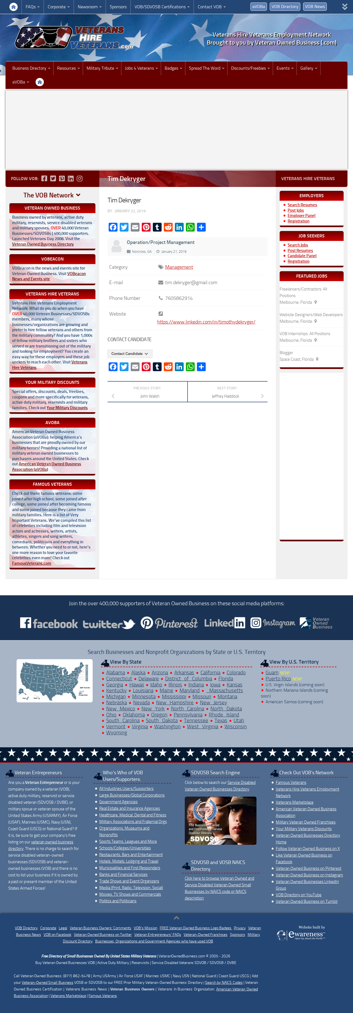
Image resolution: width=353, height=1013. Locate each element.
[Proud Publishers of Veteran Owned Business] (300, 940)
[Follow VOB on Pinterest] (61, 178)
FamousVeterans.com (31, 563)
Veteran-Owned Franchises (206, 934)
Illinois (175, 684)
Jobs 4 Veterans (139, 68)
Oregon (159, 714)
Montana (227, 696)
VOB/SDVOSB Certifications (160, 6)
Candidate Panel (302, 255)
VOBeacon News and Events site (49, 276)
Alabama (115, 672)
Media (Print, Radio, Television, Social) (131, 887)
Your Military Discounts (67, 407)
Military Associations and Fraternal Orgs (133, 821)
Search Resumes (302, 204)
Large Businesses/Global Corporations (132, 795)
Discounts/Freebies (248, 68)
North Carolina (187, 708)
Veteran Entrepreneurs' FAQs (157, 934)
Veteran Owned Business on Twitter (103, 934)
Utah (239, 720)
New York (153, 708)
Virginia (140, 726)
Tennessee (196, 720)
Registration (298, 221)
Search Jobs (298, 245)
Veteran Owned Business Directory (43, 244)
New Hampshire (175, 702)
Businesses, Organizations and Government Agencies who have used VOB (154, 941)
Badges (171, 68)
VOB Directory (285, 6)
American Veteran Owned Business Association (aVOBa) (46, 466)
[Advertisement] (176, 129)
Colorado (236, 672)
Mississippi (174, 696)
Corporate (57, 6)
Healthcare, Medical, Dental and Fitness (132, 815)
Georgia (114, 684)
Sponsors (118, 6)
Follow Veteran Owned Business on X (308, 848)
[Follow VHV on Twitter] (53, 178)
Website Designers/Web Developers (311, 314)
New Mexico (120, 708)
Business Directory (29, 68)
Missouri (201, 696)
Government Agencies (118, 801)
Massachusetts (224, 690)
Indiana (196, 684)
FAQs (31, 6)
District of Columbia (188, 678)
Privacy (240, 928)
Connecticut (119, 678)
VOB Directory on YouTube (299, 894)
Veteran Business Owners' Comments (100, 928)
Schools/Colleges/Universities (125, 848)
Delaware (148, 678)
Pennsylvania (188, 714)
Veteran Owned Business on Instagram (309, 875)
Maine (166, 690)
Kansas (234, 684)
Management (179, 267)
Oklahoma (134, 714)
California (210, 672)
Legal (63, 928)
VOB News (315, 6)
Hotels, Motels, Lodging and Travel (128, 861)
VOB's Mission (145, 928)
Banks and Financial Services (123, 874)
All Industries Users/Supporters (126, 788)
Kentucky (116, 690)
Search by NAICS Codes (224, 982)
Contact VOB (210, 6)
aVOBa (258, 6)
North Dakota (226, 708)
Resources (66, 68)
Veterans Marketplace (295, 802)
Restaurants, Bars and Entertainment (131, 854)
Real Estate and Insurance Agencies (129, 808)
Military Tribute (100, 68)
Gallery (306, 68)
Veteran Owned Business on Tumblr (307, 901)
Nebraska (116, 702)
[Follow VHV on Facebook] (44, 178)
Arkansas (184, 672)
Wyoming (116, 732)
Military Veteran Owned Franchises (306, 822)
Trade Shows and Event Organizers (129, 881)
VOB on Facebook (57, 934)
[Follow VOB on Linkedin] (70, 178)
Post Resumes (300, 250)
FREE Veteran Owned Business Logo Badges (196, 928)
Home (14, 7)
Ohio (111, 714)
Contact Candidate (127, 354)
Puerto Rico (278, 678)
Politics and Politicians (118, 900)
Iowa (215, 684)
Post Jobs (296, 210)
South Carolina (123, 720)
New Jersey (213, 702)
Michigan (116, 696)
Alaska (138, 672)
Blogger (286, 352)
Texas (221, 720)
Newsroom (88, 6)
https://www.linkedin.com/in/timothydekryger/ (206, 322)
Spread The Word (204, 68)
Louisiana (143, 690)
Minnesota (144, 696)
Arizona (160, 672)
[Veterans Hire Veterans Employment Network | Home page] (74, 37)
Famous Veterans (291, 782)
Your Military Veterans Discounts (304, 828)
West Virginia (202, 726)
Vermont (115, 726)
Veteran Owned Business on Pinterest (308, 868)
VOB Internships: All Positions (305, 333)
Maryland (190, 690)
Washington (167, 726)
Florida (225, 678)
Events (283, 68)
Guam (272, 672)
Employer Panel (301, 215)
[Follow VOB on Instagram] (79, 178)
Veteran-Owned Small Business (47, 982)
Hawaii (136, 684)
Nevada (141, 702)
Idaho (156, 684)
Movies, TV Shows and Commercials (130, 894)
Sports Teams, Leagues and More (128, 841)
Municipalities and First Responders (129, 867)
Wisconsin (235, 726)
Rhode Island (224, 714)
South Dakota (162, 720)
